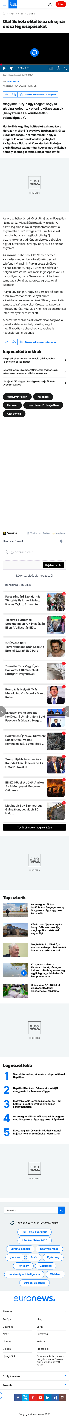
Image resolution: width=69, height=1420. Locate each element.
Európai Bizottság (34, 1282)
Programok (43, 1348)
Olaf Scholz (14, 413)
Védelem (55, 1274)
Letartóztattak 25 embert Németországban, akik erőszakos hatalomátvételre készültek (30, 371)
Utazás (7, 1341)
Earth (40, 1326)
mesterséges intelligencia (24, 1274)
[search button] (61, 1210)
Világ (20, 14)
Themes (7, 1311)
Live (60, 4)
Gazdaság (45, 1265)
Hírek (11, 14)
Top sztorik (14, 897)
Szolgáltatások (11, 1376)
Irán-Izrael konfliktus (34, 1232)
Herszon (12, 405)
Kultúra (41, 1341)
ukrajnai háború (20, 1248)
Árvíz (34, 1257)
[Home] (4, 13)
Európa (7, 1319)
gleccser (15, 1257)
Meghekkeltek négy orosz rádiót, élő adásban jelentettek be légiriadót (29, 360)
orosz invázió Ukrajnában (43, 405)
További (7, 1385)
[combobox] (34, 1210)
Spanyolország (49, 1248)
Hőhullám (23, 1265)
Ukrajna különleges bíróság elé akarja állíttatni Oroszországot (29, 383)
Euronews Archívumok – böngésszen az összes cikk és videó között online (50, 1360)
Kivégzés (43, 396)
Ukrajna (31, 14)
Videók (7, 1348)
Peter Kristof (13, 81)
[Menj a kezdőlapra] (12, 4)
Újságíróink (9, 1356)
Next (5, 1334)
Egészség (53, 1257)
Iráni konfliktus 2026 (34, 1240)
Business (8, 1326)
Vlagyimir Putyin (17, 396)
